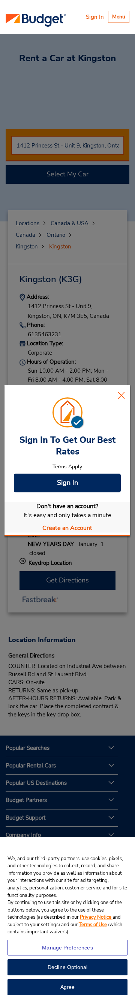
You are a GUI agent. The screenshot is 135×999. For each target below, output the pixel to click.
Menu (120, 18)
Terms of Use (93, 924)
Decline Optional (67, 967)
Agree (67, 987)
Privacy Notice (96, 917)
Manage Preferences (67, 948)
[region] (67, 918)
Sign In (95, 17)
